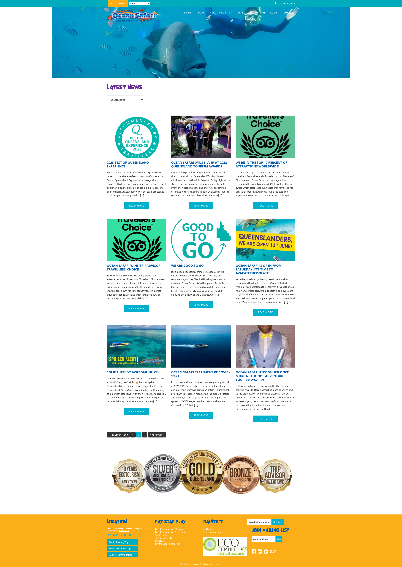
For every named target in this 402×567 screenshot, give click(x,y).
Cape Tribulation (212, 531)
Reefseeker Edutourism (167, 543)
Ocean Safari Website (135, 15)
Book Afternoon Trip (120, 548)
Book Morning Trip (119, 542)
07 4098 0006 (286, 3)
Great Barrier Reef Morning (169, 528)
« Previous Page (118, 435)
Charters (159, 540)
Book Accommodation (121, 554)
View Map (124, 530)
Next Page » (156, 435)
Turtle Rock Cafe (163, 537)
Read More (136, 205)
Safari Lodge (162, 534)
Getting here (210, 528)
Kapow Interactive (212, 564)
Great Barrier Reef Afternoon (170, 531)
